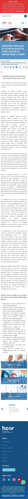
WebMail (4, 461)
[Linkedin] (10, 67)
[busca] (25, 16)
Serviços (4, 445)
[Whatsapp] (5, 67)
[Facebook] (7, 67)
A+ (20, 67)
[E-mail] (16, 67)
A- (24, 67)
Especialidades (6, 441)
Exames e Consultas (7, 448)
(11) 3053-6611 (6, 16)
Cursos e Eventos (6, 451)
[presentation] (2, 409)
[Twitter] (13, 67)
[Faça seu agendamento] (23, 482)
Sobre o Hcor (5, 457)
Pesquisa (4, 454)
